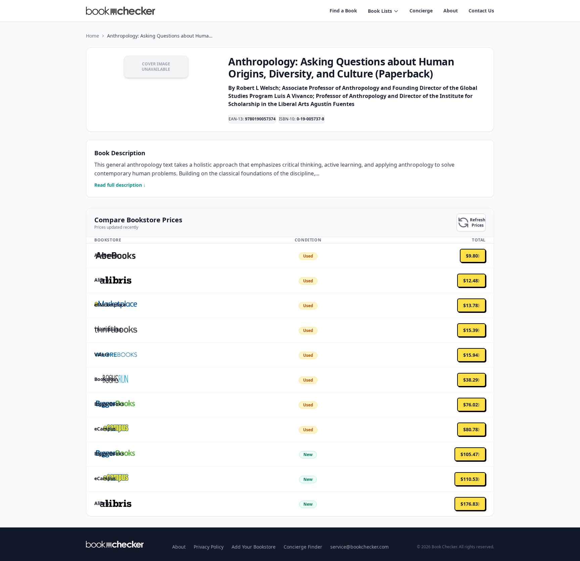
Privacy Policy (209, 547)
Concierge (421, 10)
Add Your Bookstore (254, 547)
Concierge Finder (303, 547)
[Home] (115, 544)
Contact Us (481, 10)
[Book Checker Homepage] (120, 11)
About (450, 10)
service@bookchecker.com (359, 547)
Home (92, 36)
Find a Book (343, 10)
